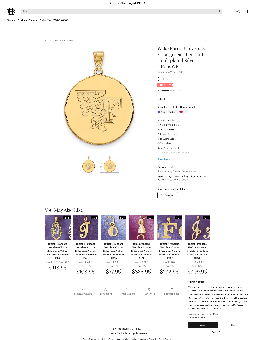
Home (48, 40)
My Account (105, 293)
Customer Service (27, 20)
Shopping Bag (171, 293)
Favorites (150, 293)
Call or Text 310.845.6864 (54, 20)
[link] (219, 331)
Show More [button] (163, 159)
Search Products (83, 293)
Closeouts (69, 40)
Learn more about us (198, 317)
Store (10, 20)
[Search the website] (219, 11)
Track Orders (127, 293)
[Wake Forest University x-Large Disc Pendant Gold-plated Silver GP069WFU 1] (108, 164)
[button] (11, 11)
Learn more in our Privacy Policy (203, 314)
